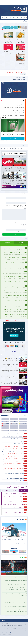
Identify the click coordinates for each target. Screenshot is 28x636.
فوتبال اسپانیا (24, 423)
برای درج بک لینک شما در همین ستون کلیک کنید (14, 321)
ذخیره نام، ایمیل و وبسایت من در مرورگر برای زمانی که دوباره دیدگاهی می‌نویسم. (22, 226)
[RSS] (26, 520)
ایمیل (24, 200)
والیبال (25, 428)
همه (8, 415)
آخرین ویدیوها (20, 520)
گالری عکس (24, 430)
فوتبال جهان (7, 421)
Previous (3, 529)
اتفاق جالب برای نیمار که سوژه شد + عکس (19, 578)
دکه (8, 430)
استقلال (25, 421)
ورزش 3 (19, 145)
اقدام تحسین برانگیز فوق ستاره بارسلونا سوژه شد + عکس (17, 584)
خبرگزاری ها (20, 67)
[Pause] (2, 131)
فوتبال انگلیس (15, 423)
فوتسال (16, 419)
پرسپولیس (15, 421)
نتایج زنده (14, 351)
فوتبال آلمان (24, 425)
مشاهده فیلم (15, 548)
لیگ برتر (7, 419)
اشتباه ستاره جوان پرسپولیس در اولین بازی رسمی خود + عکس (15, 606)
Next (25, 529)
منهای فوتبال (15, 425)
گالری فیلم (16, 430)
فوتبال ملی (24, 419)
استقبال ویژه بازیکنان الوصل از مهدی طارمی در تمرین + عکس (16, 609)
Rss (4, 620)
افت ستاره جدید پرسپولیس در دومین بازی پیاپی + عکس (17, 587)
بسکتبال (7, 425)
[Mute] (4, 131)
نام (25, 196)
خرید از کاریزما (13, 138)
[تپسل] (2, 26)
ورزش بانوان (7, 428)
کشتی (16, 428)
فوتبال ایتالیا (7, 423)
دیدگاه (24, 208)
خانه (26, 2)
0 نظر (17, 77)
